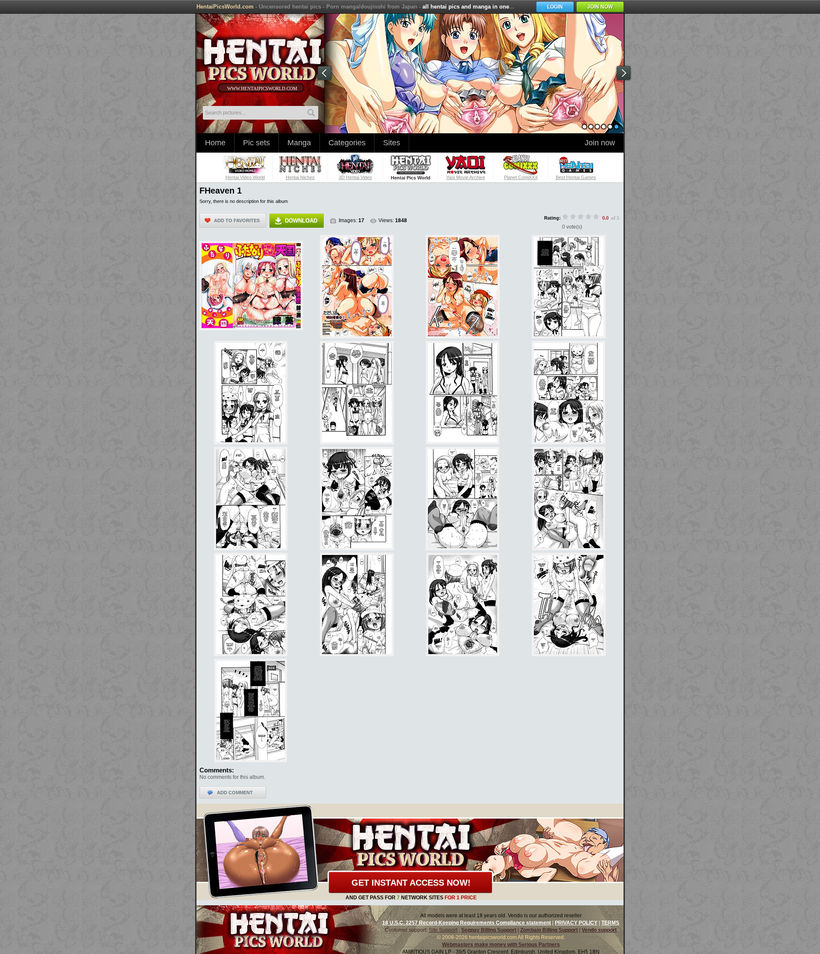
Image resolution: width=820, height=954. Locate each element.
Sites (391, 142)
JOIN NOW (600, 7)
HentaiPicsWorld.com (225, 6)
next (623, 73)
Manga (299, 142)
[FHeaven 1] (251, 286)
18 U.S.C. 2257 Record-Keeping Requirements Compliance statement (466, 923)
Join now (600, 142)
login (555, 7)
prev (324, 73)
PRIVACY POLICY (576, 923)
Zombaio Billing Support (549, 930)
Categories (347, 142)
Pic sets (256, 142)
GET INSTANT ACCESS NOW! (411, 882)
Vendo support (599, 930)
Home (215, 142)
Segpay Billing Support (488, 930)
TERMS (610, 923)
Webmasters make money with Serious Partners (501, 945)
